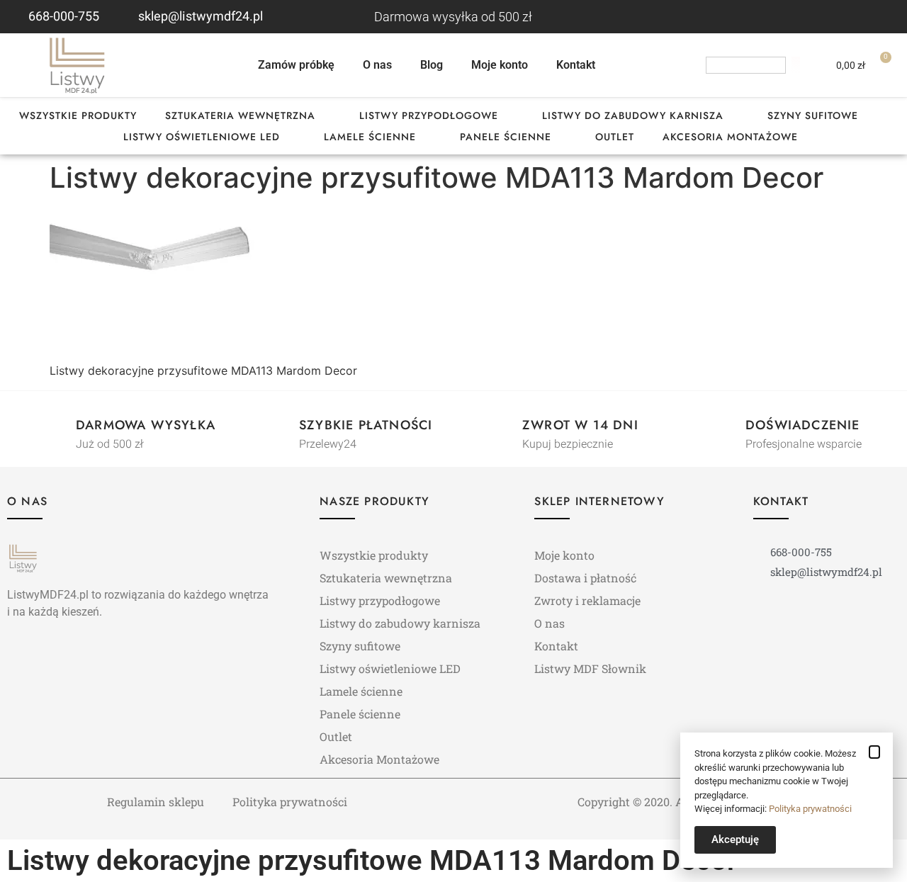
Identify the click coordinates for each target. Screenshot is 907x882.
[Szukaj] (795, 65)
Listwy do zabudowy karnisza (632, 115)
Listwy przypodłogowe (428, 115)
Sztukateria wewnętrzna (240, 115)
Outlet (614, 137)
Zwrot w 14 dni (580, 425)
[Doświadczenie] (720, 427)
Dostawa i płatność (585, 577)
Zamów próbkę (296, 65)
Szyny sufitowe (812, 115)
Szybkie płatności (365, 425)
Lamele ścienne (370, 137)
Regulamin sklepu (155, 801)
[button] (874, 752)
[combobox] (746, 65)
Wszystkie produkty (78, 115)
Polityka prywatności (289, 801)
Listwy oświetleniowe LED (201, 137)
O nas (377, 65)
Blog (431, 65)
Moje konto (499, 65)
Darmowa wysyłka (145, 425)
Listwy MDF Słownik (590, 668)
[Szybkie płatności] (273, 427)
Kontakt (575, 65)
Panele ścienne (505, 137)
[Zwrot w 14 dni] (497, 427)
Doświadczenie (802, 425)
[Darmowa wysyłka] (50, 427)
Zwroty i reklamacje (587, 600)
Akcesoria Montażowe (730, 137)
